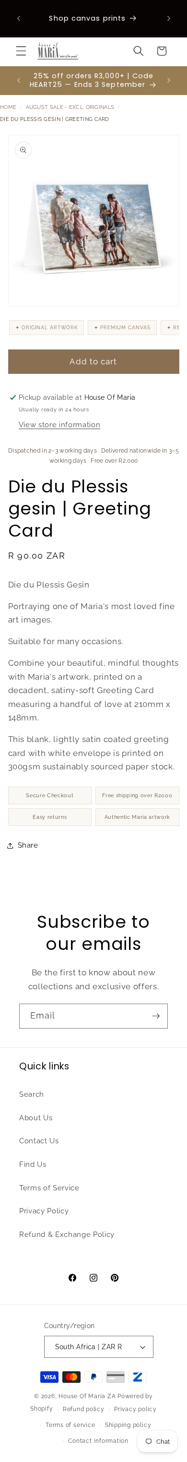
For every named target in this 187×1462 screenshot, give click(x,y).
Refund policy (84, 1409)
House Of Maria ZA (87, 1396)
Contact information (98, 1441)
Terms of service (70, 1425)
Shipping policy (128, 1425)
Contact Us (39, 1141)
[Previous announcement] (18, 18)
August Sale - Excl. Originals (70, 107)
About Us (35, 1118)
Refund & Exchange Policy (67, 1234)
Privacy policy (135, 1409)
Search (31, 1094)
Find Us (33, 1164)
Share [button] (28, 845)
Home (8, 107)
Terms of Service (49, 1188)
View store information (60, 424)
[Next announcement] (168, 18)
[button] (21, 50)
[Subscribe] (155, 1016)
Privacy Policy (44, 1211)
